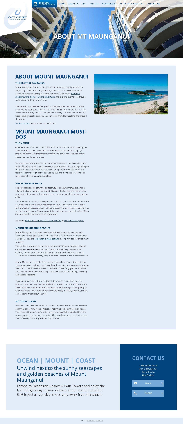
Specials (94, 3)
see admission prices (74, 220)
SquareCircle (91, 421)
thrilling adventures (46, 97)
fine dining (30, 97)
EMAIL (148, 383)
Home (62, 3)
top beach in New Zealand (47, 238)
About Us (73, 3)
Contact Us (153, 3)
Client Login (99, 421)
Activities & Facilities (132, 3)
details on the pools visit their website (43, 220)
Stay (84, 3)
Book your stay (22, 123)
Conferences (109, 3)
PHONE (148, 393)
